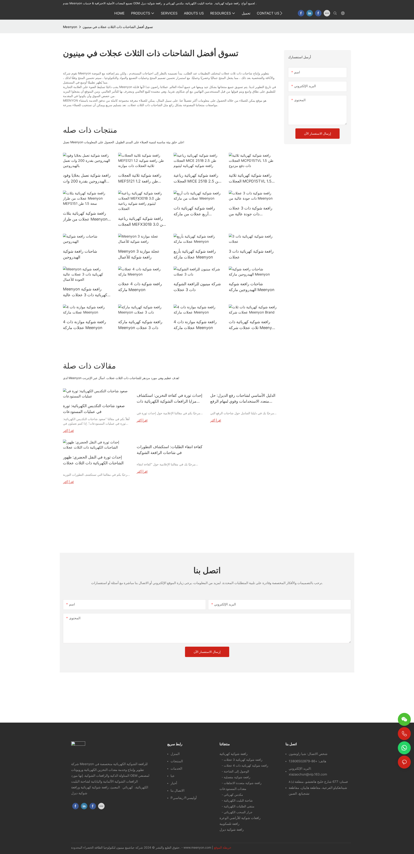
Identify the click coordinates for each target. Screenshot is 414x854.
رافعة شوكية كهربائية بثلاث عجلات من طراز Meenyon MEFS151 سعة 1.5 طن (85, 216)
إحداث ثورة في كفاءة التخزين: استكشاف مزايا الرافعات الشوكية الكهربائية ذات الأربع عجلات (169, 398)
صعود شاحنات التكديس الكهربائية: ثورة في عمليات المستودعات (94, 408)
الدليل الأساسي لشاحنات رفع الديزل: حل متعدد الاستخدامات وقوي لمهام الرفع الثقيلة (242, 398)
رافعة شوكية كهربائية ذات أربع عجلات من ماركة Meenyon (194, 211)
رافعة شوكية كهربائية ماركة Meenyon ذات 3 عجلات (140, 325)
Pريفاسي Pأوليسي (184, 798)
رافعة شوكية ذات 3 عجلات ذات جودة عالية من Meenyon (250, 211)
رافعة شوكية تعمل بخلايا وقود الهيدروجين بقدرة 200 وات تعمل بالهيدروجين (87, 178)
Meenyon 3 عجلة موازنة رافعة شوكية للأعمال (139, 254)
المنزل (175, 754)
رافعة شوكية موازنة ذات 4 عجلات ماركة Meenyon (84, 325)
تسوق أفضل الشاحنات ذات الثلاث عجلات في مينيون (118, 27)
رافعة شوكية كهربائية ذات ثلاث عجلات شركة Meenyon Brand (253, 325)
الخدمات (176, 768)
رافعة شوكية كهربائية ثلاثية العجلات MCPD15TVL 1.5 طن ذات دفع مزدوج (250, 178)
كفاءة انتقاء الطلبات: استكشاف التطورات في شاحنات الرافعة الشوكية (169, 449)
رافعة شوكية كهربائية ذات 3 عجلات (251, 254)
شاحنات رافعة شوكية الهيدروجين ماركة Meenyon (251, 287)
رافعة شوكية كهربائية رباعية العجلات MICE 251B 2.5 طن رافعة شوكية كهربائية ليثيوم (197, 178)
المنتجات (177, 761)
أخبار (174, 783)
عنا (173, 776)
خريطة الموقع (222, 847)
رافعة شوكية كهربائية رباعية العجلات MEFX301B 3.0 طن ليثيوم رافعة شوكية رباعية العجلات (142, 221)
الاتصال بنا (177, 790)
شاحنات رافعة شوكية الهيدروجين (80, 254)
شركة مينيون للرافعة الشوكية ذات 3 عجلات (197, 287)
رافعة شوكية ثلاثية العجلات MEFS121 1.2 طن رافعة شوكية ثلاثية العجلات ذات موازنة (139, 178)
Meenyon (70, 27)
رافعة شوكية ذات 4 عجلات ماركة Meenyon (140, 287)
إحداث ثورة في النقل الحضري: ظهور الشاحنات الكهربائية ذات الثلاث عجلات (93, 460)
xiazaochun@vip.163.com (308, 774)
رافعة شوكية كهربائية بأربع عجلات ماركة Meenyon (195, 254)
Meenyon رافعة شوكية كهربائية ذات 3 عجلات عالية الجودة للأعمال (85, 292)
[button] (281, 13)
